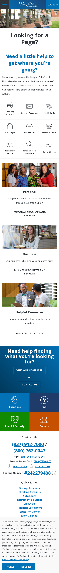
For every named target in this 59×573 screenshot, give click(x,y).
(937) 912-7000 (28, 444)
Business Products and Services (29, 272)
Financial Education (30, 333)
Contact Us (29, 384)
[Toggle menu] (4, 4)
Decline (26, 566)
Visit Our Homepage (29, 370)
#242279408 (37, 473)
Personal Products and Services (29, 214)
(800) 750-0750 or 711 (32, 457)
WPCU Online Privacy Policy (15, 559)
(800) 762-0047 (29, 451)
